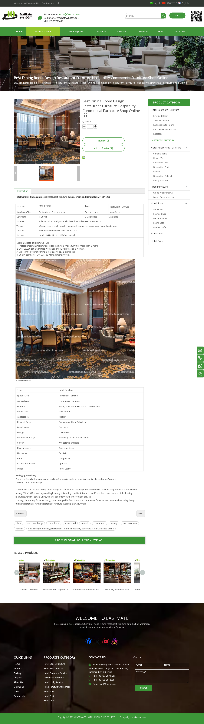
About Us (18, 682)
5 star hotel (53, 523)
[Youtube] (105, 641)
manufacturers (130, 523)
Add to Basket (102, 148)
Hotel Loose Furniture (54, 663)
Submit (143, 687)
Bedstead (157, 133)
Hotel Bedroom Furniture (165, 110)
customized (99, 523)
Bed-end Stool (160, 218)
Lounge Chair (159, 213)
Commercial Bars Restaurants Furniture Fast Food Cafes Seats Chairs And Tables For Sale (125, 589)
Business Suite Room (163, 124)
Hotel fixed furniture (53, 668)
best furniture (111, 500)
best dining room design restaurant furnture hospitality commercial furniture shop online (71, 528)
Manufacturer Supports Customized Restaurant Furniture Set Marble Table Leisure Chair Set (34, 589)
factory (114, 523)
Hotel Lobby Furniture (54, 682)
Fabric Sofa (158, 222)
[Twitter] (97, 641)
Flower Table (159, 158)
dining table (62, 500)
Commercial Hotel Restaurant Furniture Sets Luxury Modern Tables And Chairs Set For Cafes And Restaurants (64, 589)
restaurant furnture (33, 503)
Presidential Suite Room (164, 129)
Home (17, 663)
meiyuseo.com (139, 717)
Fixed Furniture (159, 186)
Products (18, 668)
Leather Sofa (159, 227)
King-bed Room (160, 116)
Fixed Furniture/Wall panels (57, 686)
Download (19, 686)
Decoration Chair (161, 167)
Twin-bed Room (161, 120)
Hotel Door (157, 241)
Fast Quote (177, 16)
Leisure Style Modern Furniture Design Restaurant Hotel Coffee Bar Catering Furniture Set (95, 589)
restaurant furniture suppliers (57, 503)
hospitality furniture (35, 500)
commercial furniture (94, 500)
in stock (85, 523)
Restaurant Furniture (163, 140)
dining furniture (79, 503)
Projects (18, 677)
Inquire (102, 140)
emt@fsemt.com (70, 14)
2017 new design (35, 523)
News (16, 691)
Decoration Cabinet (162, 176)
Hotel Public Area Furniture (166, 147)
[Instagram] (114, 641)
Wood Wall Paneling (162, 192)
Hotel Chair (157, 233)
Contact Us (19, 696)
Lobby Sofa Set (160, 180)
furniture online (76, 500)
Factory (17, 673)
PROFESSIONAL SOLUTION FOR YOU (80, 540)
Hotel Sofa (157, 203)
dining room (50, 500)
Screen (156, 171)
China (18, 523)
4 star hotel (70, 523)
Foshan (19, 528)
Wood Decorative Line (164, 197)
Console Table (160, 153)
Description (22, 190)
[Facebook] (88, 641)
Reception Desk (160, 162)
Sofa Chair (158, 209)
